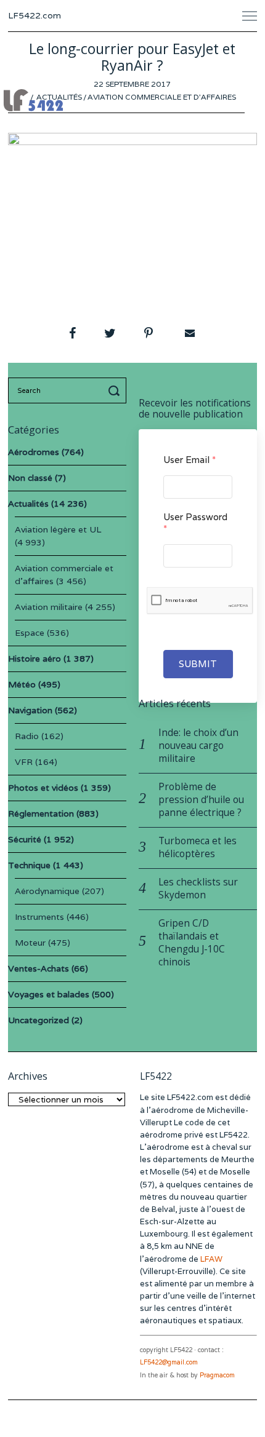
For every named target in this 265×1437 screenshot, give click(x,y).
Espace (29, 632)
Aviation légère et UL (58, 529)
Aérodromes (33, 451)
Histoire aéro (34, 658)
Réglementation (41, 813)
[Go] (115, 390)
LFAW (211, 1259)
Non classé (30, 477)
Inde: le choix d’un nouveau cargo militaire (198, 745)
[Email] (188, 333)
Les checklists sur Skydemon (198, 888)
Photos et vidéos (43, 787)
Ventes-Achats (38, 968)
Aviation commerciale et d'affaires (162, 96)
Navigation (30, 710)
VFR (24, 761)
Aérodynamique (47, 891)
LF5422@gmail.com (169, 1362)
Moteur (30, 942)
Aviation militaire (49, 606)
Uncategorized (38, 1020)
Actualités (59, 96)
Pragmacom (217, 1375)
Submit (198, 664)
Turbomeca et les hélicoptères (197, 847)
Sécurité (24, 839)
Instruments (39, 916)
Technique (29, 865)
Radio (27, 736)
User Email (189, 459)
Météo (22, 684)
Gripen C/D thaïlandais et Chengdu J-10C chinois (191, 942)
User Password (195, 522)
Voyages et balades (48, 994)
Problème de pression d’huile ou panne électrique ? (201, 799)
